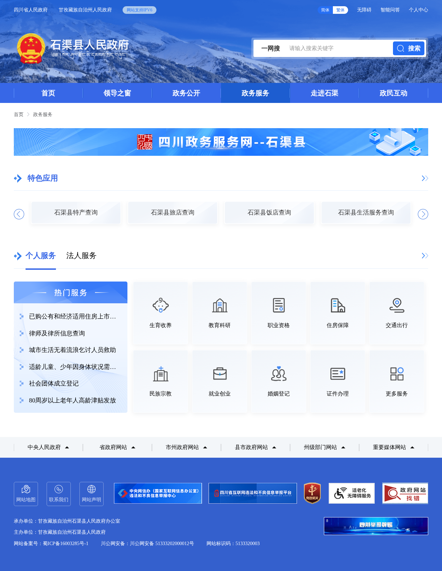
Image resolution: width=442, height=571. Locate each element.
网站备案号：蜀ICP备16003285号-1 (51, 543)
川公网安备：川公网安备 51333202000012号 (147, 543)
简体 (325, 10)
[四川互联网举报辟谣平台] (376, 526)
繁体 (340, 10)
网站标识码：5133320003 (233, 543)
